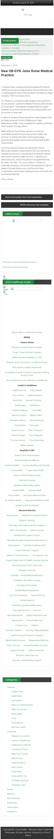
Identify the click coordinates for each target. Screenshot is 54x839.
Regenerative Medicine (38, 640)
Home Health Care (34, 620)
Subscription (12, 807)
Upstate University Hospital (27, 505)
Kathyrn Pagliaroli (20, 410)
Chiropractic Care (40, 555)
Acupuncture (12, 515)
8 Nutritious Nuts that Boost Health (27, 347)
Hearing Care (17, 620)
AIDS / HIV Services (18, 530)
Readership (12, 803)
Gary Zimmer (18, 395)
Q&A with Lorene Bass (28, 42)
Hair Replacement (14, 615)
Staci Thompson (35, 430)
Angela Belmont (19, 390)
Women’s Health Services (27, 655)
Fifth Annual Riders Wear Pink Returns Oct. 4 (20, 51)
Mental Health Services (15, 640)
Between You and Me (20, 736)
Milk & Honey (17, 758)
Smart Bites (16, 772)
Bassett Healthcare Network (27, 460)
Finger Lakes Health (35, 470)
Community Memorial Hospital (36, 465)
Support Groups (17, 650)
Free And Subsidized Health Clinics (27, 605)
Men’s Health (16, 714)
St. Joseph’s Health (13, 500)
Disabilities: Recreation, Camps (27, 580)
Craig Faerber (36, 390)
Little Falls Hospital (27, 480)
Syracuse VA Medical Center (37, 500)
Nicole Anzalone (37, 420)
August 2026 (24, 39)
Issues (10, 789)
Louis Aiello (37, 410)
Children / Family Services (17, 555)
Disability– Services (27, 570)
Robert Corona (17, 430)
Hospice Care (21, 625)
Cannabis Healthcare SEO (34, 545)
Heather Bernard (35, 395)
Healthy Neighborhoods (36, 615)
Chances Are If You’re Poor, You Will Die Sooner (27, 362)
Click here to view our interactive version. (20, 262)
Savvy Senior (17, 767)
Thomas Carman (17, 440)
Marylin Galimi (36, 415)
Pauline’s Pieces (18, 763)
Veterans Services (36, 650)
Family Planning (38, 595)
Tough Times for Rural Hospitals (27, 352)
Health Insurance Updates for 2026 (27, 357)
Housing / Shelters (14, 630)
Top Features (17, 723)
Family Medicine (27, 600)
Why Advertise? (13, 798)
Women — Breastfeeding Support (27, 660)
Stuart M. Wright (18, 435)
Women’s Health (18, 727)
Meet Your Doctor (19, 709)
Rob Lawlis (34, 425)
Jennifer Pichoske (33, 400)
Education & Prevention (27, 585)
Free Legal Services (21, 610)
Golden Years (17, 692)
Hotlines (34, 625)
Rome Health (14, 495)
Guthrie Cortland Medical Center (27, 475)
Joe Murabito (20, 405)
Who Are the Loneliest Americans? (27, 367)
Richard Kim (20, 425)
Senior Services (13, 645)
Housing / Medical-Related (37, 630)
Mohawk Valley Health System (27, 485)
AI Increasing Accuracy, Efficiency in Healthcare (27, 380)
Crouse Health (17, 470)
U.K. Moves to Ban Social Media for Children (20, 54)
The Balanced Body (19, 780)
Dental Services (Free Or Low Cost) (27, 565)
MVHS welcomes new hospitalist (34, 205)
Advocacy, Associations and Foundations (27, 525)
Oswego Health (35, 490)
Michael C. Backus (18, 420)
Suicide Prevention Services (36, 645)
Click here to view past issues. (15, 267)
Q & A (13, 718)
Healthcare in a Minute (21, 745)
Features (11, 687)
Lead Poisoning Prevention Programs (27, 635)
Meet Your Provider (19, 754)
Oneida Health (18, 490)
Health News (6, 57)
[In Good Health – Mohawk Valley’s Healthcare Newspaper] (5, 31)
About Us (11, 794)
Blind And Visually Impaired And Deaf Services (27, 540)
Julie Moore (35, 405)
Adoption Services (27, 520)
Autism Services (37, 530)
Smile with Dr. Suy (19, 776)
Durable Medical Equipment (27, 590)
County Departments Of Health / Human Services (27, 560)
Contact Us (12, 812)
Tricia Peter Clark (36, 440)
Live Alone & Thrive (19, 749)
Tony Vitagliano (36, 435)
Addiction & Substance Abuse (34, 515)
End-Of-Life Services (18, 595)
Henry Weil (17, 400)
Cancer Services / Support (27, 550)
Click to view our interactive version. (27, 332)
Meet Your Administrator (22, 705)
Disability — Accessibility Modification (27, 575)
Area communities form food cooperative (23, 197)
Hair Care (37, 610)
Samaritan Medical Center (34, 495)
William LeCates (27, 445)
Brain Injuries (14, 545)
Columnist (11, 732)
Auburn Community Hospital (27, 455)
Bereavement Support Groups (27, 535)
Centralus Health (12, 465)
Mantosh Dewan (19, 415)
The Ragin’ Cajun (18, 785)
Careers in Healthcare (20, 740)
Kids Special (16, 700)
